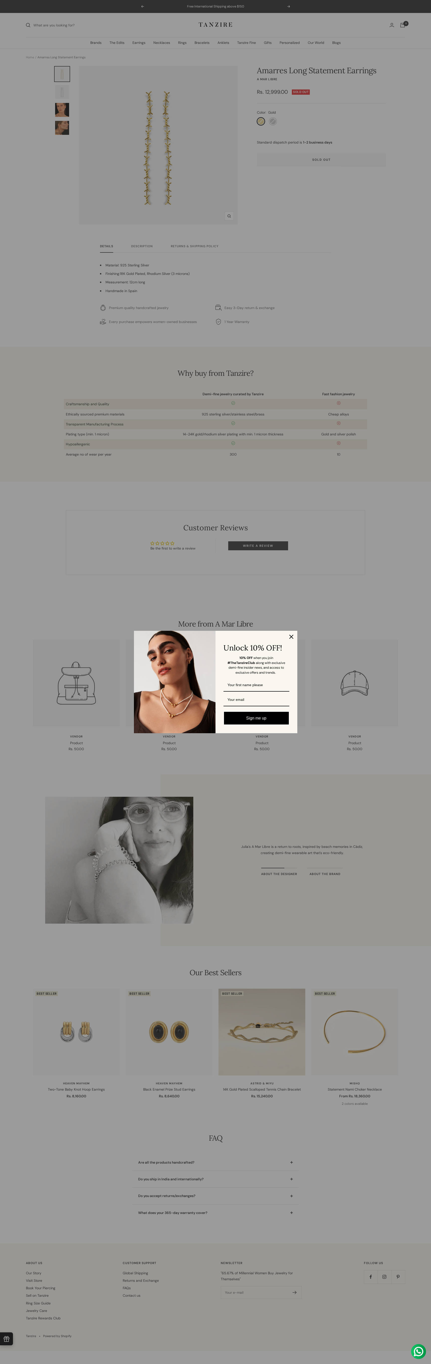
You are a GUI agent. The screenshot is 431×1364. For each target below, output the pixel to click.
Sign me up (256, 718)
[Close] (291, 637)
